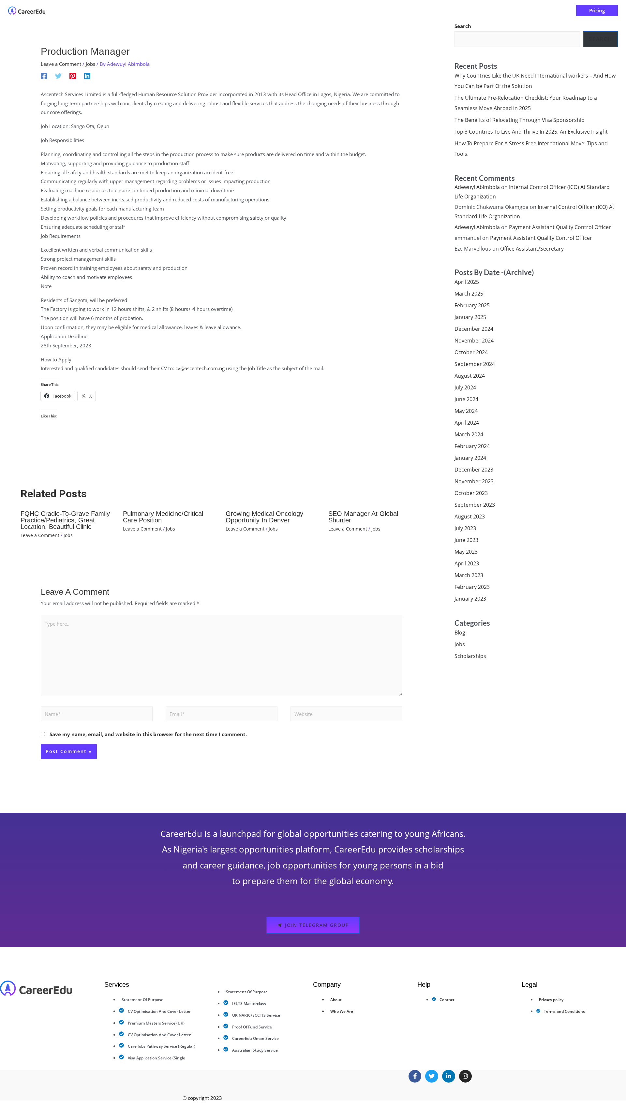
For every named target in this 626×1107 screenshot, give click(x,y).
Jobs (90, 64)
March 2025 (469, 293)
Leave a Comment (61, 64)
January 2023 (470, 598)
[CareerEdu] (26, 10)
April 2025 (467, 281)
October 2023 (471, 493)
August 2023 (470, 516)
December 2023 (474, 469)
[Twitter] (58, 75)
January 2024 (470, 457)
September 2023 (475, 504)
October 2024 (471, 352)
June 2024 (466, 399)
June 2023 (466, 540)
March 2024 (469, 434)
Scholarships (470, 656)
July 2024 (465, 387)
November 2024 (474, 340)
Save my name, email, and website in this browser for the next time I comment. (148, 734)
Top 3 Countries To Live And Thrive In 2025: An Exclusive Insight (531, 131)
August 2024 (470, 375)
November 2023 (474, 481)
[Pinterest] (72, 75)
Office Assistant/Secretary (532, 248)
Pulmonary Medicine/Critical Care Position (163, 517)
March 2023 (469, 575)
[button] (280, 10)
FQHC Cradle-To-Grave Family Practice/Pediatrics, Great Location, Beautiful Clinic (65, 520)
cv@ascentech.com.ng (200, 368)
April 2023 (467, 563)
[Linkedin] (87, 75)
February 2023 (472, 586)
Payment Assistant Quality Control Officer (560, 227)
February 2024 (472, 446)
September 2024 (475, 364)
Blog (460, 632)
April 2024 (467, 422)
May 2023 (466, 551)
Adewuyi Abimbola (477, 187)
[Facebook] (44, 75)
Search (463, 26)
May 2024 (466, 411)
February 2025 (472, 305)
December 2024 (474, 328)
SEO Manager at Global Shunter (363, 517)
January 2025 (470, 317)
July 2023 (465, 528)
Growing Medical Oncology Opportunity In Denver (264, 517)
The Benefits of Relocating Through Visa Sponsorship (520, 120)
